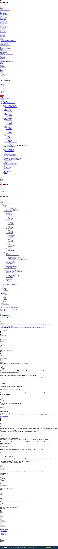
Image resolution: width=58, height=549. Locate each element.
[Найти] (1, 6)
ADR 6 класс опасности (11, 235)
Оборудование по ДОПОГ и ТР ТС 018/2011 (13, 270)
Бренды (1, 511)
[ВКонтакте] (0, 315)
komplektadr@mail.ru (4, 310)
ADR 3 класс (2, 469)
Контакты (1, 517)
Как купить (6, 290)
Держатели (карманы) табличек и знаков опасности (8, 329)
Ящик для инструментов (14, 324)
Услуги (1, 510)
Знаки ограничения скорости (32, 327)
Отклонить (53, 547)
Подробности (2, 341)
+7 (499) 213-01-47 (3, 74)
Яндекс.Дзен (4, 85)
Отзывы (3, 365)
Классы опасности (9, 213)
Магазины (2, 519)
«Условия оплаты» (19, 463)
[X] (4, 315)
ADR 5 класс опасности (11, 250)
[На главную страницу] (4, 3)
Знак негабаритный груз (14, 327)
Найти (1, 538)
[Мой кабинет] (0, 192)
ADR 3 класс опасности (11, 245)
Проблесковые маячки (9, 265)
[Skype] (8, 315)
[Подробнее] (0, 472)
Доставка (3, 368)
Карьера (1, 516)
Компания (1, 512)
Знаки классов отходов (40, 327)
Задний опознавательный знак (23, 327)
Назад (6, 205)
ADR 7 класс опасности (11, 239)
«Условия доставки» (12, 463)
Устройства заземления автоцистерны (36, 324)
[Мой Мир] (3, 315)
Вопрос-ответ (4, 369)
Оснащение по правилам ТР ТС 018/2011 (14, 275)
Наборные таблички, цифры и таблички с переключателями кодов (26, 329)
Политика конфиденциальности (31, 547)
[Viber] (6, 315)
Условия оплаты (2, 520)
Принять (48, 547)
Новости (1, 514)
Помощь (1, 523)
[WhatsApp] (7, 315)
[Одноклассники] (2, 315)
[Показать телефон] (1, 201)
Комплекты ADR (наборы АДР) (11, 208)
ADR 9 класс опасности (11, 226)
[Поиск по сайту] (1, 193)
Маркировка (8, 254)
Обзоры (1, 528)
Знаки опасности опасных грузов (5, 327)
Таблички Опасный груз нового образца (14, 256)
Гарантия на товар (3, 522)
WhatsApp (3, 84)
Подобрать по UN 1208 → (4, 416)
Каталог (5, 206)
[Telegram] (9, 315)
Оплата (3, 367)
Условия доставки (3, 521)
